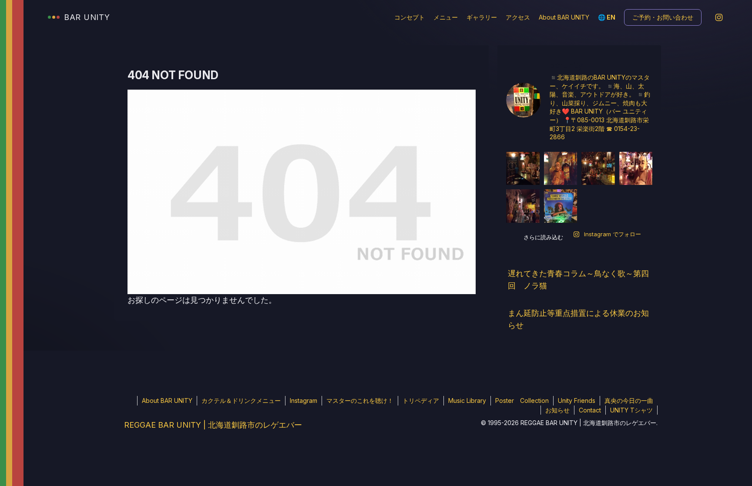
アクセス (518, 17)
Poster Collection (522, 400)
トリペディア (421, 400)
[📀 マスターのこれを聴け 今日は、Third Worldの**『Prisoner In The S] (560, 206)
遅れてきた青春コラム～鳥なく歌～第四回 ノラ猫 (578, 279)
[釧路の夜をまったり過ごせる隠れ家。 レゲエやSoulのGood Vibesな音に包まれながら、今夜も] (636, 168)
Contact (590, 410)
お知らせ (557, 410)
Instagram (303, 400)
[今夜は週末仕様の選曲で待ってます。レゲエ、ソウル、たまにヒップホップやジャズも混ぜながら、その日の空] (560, 168)
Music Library (467, 400)
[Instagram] (719, 17)
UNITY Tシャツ (631, 410)
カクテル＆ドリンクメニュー (241, 400)
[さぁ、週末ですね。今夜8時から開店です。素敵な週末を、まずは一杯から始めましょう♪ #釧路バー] (523, 168)
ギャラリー (482, 17)
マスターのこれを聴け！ (359, 400)
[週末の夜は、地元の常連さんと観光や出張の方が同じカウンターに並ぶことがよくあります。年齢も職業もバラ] (598, 168)
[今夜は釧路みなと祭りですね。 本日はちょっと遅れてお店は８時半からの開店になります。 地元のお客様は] (523, 206)
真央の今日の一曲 (628, 400)
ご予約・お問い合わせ (662, 17)
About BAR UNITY (564, 17)
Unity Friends (576, 400)
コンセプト (409, 17)
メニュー (445, 17)
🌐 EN (606, 17)
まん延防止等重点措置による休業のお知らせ (578, 319)
